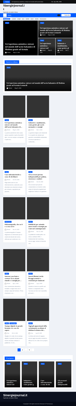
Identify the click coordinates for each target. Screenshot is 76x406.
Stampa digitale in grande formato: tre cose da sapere (14, 328)
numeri (32, 18)
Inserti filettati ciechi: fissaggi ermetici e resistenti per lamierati (36, 278)
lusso (23, 18)
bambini (27, 18)
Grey (8, 333)
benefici (36, 18)
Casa (6, 172)
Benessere (8, 221)
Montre (9, 52)
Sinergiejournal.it (15, 395)
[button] (72, 15)
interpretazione (43, 18)
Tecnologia (13, 323)
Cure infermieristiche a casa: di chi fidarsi (46, 383)
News (59, 40)
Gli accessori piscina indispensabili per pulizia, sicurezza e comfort (37, 177)
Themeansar (49, 403)
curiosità (14, 18)
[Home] (5, 15)
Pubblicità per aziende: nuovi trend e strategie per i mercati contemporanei (37, 226)
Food (7, 23)
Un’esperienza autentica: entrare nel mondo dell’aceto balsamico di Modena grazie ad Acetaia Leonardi (55, 30)
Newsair (42, 403)
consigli (18, 18)
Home (9, 15)
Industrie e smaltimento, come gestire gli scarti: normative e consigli (64, 48)
